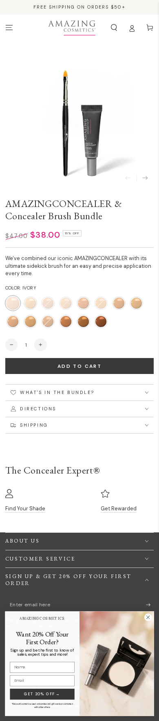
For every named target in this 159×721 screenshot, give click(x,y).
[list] (79, 501)
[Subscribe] (150, 604)
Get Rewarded (119, 508)
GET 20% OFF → (42, 694)
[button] (114, 27)
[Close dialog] (148, 617)
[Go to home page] (71, 28)
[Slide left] (128, 178)
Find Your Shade (25, 508)
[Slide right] (145, 178)
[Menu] (9, 27)
